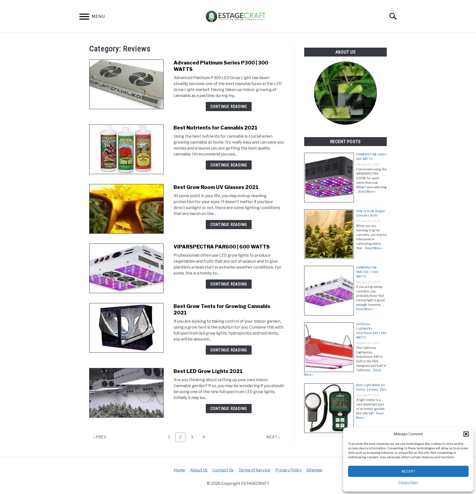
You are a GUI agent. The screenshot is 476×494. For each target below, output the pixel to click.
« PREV (99, 437)
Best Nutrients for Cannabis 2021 (215, 128)
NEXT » (273, 437)
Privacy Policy (408, 482)
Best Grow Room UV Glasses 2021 (216, 187)
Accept (408, 471)
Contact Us (223, 470)
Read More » (367, 191)
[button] (466, 434)
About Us (199, 470)
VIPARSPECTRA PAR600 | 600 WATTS (222, 247)
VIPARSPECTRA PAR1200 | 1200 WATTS (367, 272)
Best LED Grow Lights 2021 (208, 371)
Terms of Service (254, 470)
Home (179, 470)
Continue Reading (228, 106)
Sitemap (314, 470)
